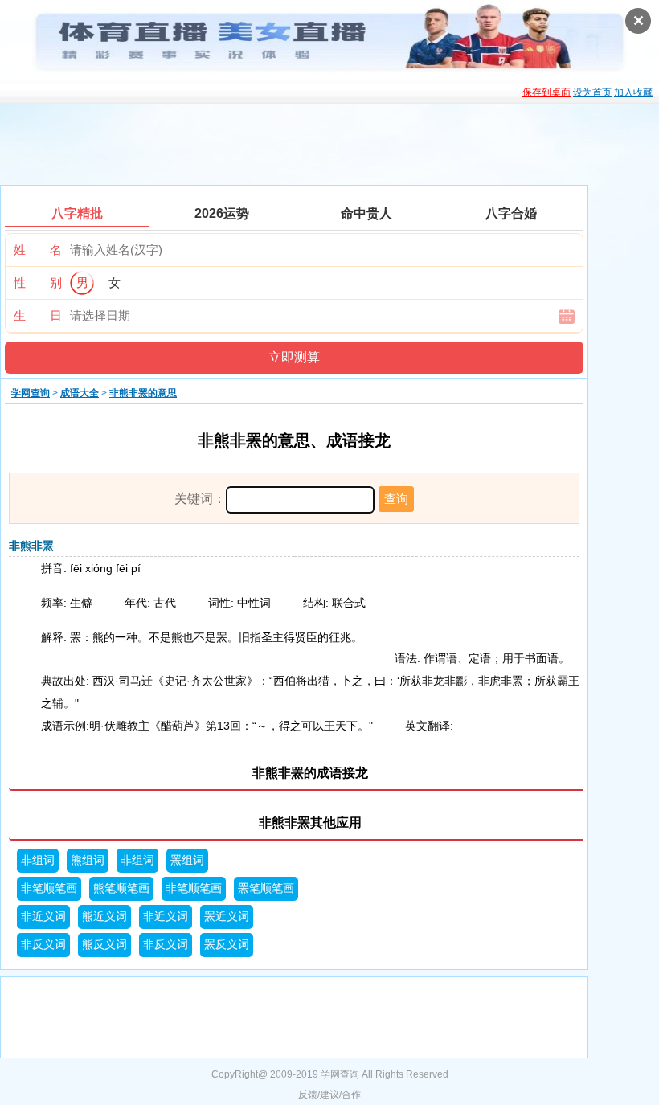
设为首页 (592, 92)
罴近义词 (226, 917)
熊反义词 (104, 945)
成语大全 (79, 393)
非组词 (38, 860)
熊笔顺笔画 (121, 888)
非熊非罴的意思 (143, 393)
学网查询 (30, 393)
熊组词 (87, 860)
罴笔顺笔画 (266, 888)
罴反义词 (226, 945)
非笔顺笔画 (49, 888)
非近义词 (43, 917)
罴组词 (187, 860)
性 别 (38, 282)
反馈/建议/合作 (329, 1094)
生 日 (38, 315)
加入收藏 (633, 92)
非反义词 (43, 945)
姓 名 (38, 249)
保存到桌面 (546, 92)
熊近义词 (104, 917)
